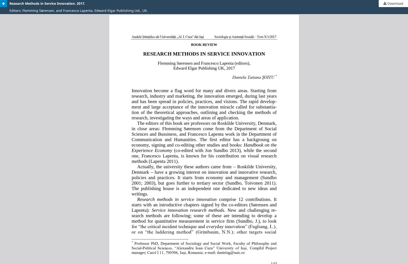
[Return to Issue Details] (3, 3)
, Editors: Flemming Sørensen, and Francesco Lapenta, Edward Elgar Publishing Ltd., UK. (78, 7)
